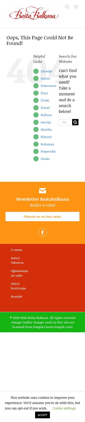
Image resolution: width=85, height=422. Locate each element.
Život (44, 93)
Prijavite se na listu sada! (42, 216)
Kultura (46, 115)
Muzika (46, 129)
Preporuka (48, 151)
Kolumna (47, 144)
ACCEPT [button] (42, 415)
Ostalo (45, 158)
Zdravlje (46, 71)
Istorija (46, 122)
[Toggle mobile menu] (76, 6)
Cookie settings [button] (64, 408)
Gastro (45, 78)
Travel (45, 107)
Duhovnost (48, 85)
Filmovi (46, 136)
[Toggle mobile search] (67, 6)
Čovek (45, 100)
